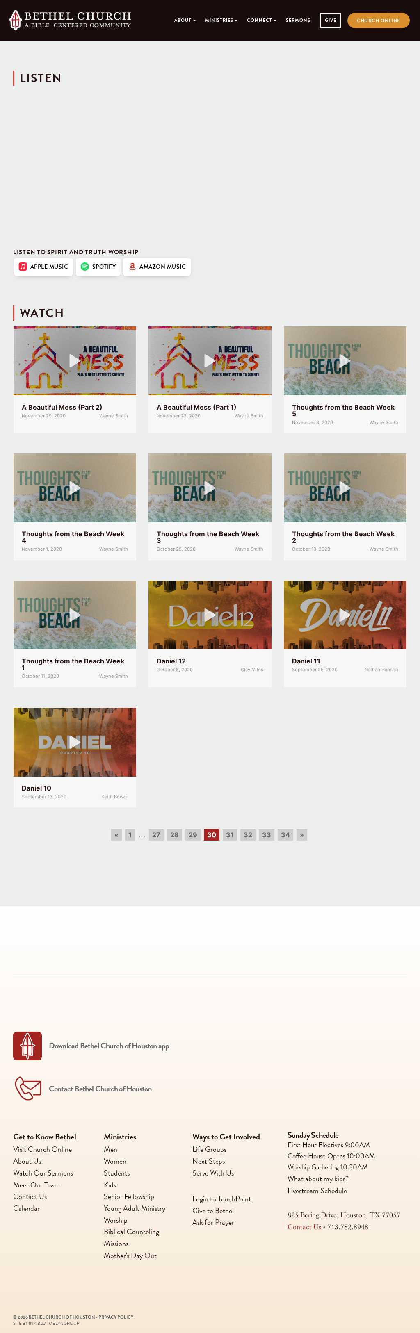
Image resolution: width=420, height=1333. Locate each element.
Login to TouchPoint (221, 1198)
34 (285, 835)
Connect (259, 20)
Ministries (219, 20)
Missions (116, 1243)
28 (174, 835)
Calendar (26, 1208)
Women (115, 1161)
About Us (27, 1161)
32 (248, 835)
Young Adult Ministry (134, 1208)
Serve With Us (213, 1172)
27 (156, 835)
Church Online (378, 20)
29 (193, 835)
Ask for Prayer (213, 1222)
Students (117, 1172)
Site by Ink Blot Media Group (46, 1323)
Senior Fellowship (129, 1196)
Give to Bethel (213, 1210)
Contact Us (30, 1196)
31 (230, 835)
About (183, 20)
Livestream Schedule (317, 1190)
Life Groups (209, 1149)
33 (266, 835)
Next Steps (208, 1161)
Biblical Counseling (131, 1231)
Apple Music (47, 266)
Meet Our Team (36, 1184)
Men (110, 1149)
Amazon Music (161, 266)
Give (330, 20)
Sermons (298, 20)
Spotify (102, 266)
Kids (110, 1184)
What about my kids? (318, 1178)
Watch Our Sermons (43, 1172)
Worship (116, 1219)
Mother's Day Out (130, 1254)
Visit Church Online (42, 1149)
